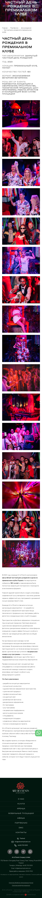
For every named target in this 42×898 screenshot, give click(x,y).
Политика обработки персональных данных (21, 883)
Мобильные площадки (21, 813)
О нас (21, 799)
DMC (21, 827)
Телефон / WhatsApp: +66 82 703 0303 (21, 865)
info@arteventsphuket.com (22, 842)
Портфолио (21, 823)
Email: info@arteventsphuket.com (21, 868)
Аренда (21, 808)
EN (38, 2)
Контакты (21, 832)
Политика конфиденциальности (21, 885)
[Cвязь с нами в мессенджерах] (38, 734)
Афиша (21, 818)
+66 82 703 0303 (23, 845)
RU (34, 2)
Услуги (21, 803)
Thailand (22, 838)
